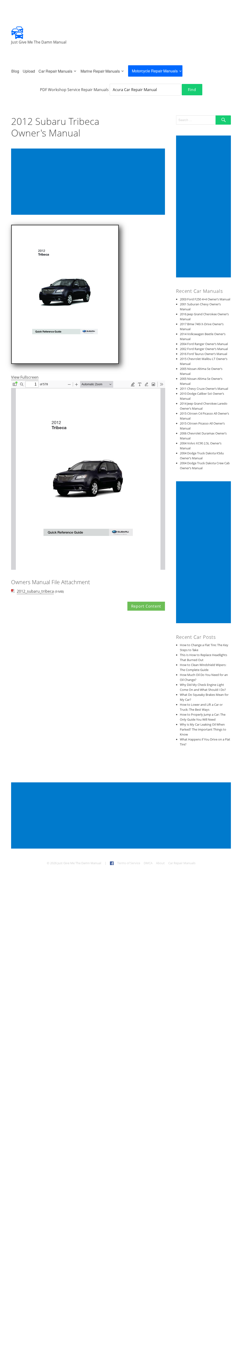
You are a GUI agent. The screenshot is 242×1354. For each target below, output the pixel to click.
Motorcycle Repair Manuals (155, 71)
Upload (29, 71)
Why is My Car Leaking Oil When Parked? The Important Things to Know (203, 729)
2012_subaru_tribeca (35, 591)
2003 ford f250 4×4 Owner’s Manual (205, 299)
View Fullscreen (25, 377)
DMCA (148, 863)
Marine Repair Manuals (100, 71)
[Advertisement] (89, 182)
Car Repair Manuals (55, 71)
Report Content (146, 606)
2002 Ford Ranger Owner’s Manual (204, 349)
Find (192, 89)
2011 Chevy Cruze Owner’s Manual (204, 388)
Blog (15, 71)
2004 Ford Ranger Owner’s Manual (204, 344)
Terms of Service (128, 863)
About (160, 863)
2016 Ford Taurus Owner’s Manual (203, 354)
